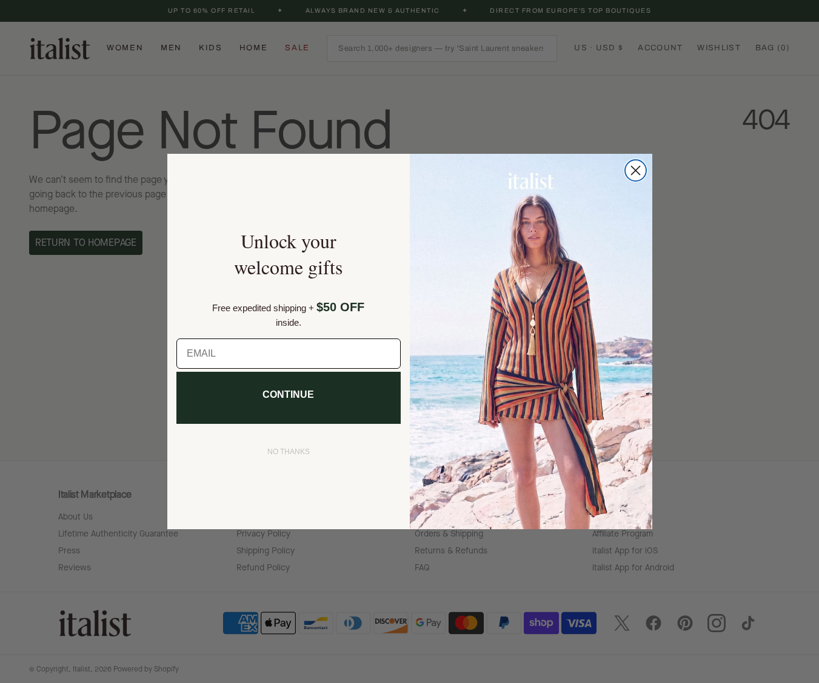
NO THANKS (288, 451)
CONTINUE (288, 394)
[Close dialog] (635, 170)
